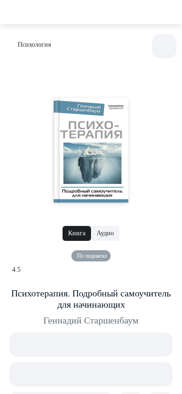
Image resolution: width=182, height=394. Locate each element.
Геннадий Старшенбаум (91, 320)
